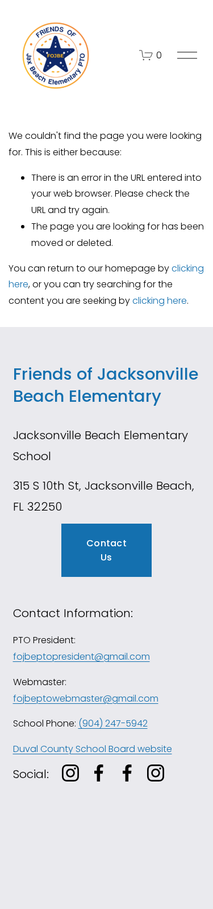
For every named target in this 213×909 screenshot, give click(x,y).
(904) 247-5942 (113, 723)
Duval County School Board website (92, 748)
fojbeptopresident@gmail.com (81, 656)
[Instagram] (70, 773)
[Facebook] (99, 773)
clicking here (159, 300)
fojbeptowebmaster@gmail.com (85, 698)
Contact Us (106, 550)
